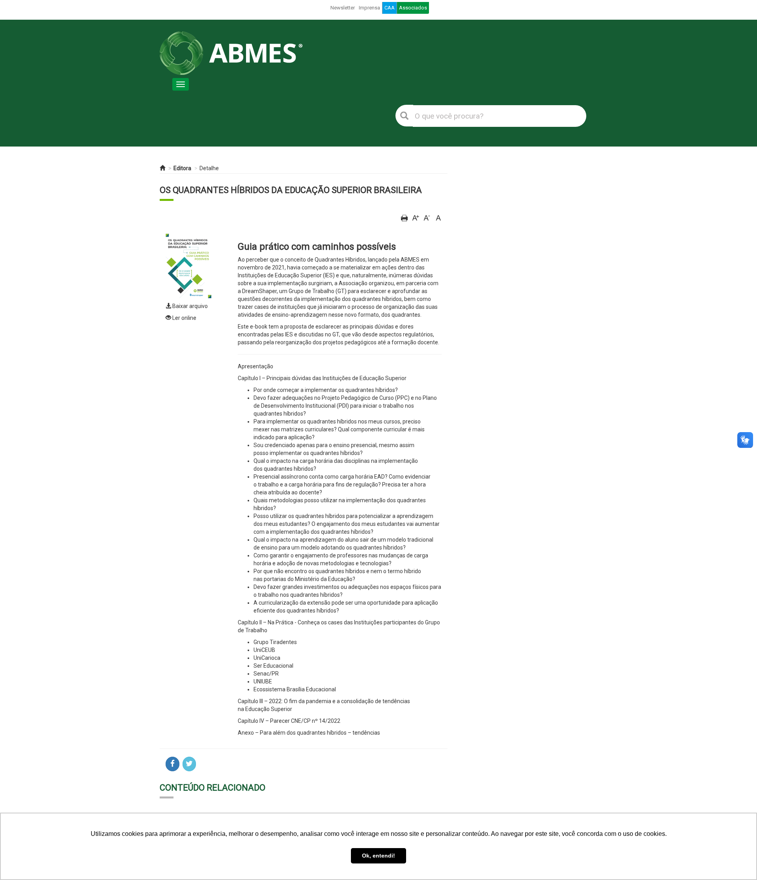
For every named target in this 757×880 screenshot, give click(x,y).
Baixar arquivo (189, 306)
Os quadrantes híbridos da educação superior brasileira (291, 190)
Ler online (183, 318)
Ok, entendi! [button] (378, 855)
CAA (389, 8)
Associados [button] (413, 8)
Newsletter (342, 8)
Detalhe (209, 168)
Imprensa (369, 8)
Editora (182, 168)
